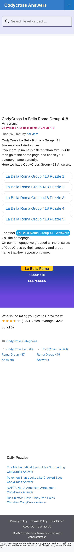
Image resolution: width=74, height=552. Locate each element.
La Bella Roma (28, 127)
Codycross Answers (25, 5)
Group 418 (47, 127)
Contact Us (44, 526)
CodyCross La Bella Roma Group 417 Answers (17, 354)
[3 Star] (11, 321)
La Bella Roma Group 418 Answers (43, 233)
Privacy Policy (18, 521)
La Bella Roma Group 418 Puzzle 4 (35, 208)
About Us (28, 526)
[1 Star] (3, 321)
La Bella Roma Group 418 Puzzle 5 (35, 219)
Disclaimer (57, 521)
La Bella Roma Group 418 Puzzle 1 (35, 176)
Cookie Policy (39, 521)
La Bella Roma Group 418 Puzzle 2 (35, 187)
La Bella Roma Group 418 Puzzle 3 (35, 198)
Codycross (9, 127)
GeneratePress (37, 536)
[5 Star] (18, 321)
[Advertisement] (37, 73)
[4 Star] (14, 321)
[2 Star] (7, 321)
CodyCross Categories (21, 341)
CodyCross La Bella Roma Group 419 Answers (53, 354)
